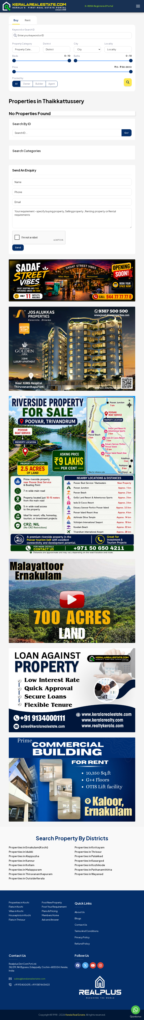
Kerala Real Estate (75, 1014)
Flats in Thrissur (17, 919)
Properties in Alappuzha (24, 856)
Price (15, 67)
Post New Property (52, 902)
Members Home (50, 915)
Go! (126, 132)
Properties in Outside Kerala (27, 878)
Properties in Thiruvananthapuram (31, 874)
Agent (51, 83)
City (76, 43)
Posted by (17, 78)
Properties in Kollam (21, 865)
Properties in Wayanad (89, 874)
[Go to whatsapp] (135, 1009)
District (47, 43)
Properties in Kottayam (89, 847)
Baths (77, 56)
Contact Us (81, 924)
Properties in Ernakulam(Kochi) (28, 847)
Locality (108, 43)
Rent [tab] (28, 20)
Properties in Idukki (21, 851)
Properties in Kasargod (89, 860)
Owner (26, 83)
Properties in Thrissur (88, 851)
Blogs (78, 918)
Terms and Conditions (87, 931)
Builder (39, 83)
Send (18, 247)
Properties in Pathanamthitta (93, 869)
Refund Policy (82, 943)
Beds (15, 56)
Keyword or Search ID (23, 29)
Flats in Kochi (16, 906)
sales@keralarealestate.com (29, 978)
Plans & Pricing (50, 911)
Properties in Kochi (19, 902)
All (16, 83)
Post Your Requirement (54, 906)
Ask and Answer (50, 919)
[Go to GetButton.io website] (135, 1016)
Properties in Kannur (22, 860)
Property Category (22, 43)
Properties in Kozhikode (90, 865)
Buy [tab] (16, 20)
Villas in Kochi (16, 911)
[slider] (14, 60)
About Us (80, 912)
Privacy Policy (82, 937)
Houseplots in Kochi (20, 915)
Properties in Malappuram (25, 869)
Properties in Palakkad (89, 856)
